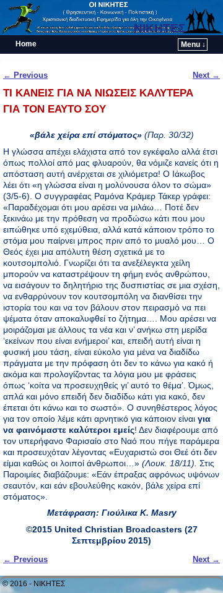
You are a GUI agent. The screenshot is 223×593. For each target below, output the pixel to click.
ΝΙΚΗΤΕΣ (159, 28)
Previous (25, 75)
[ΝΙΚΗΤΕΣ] (111, 17)
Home (26, 44)
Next (206, 75)
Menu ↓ (193, 44)
